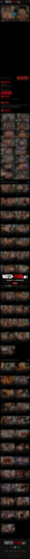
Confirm (15, 283)
